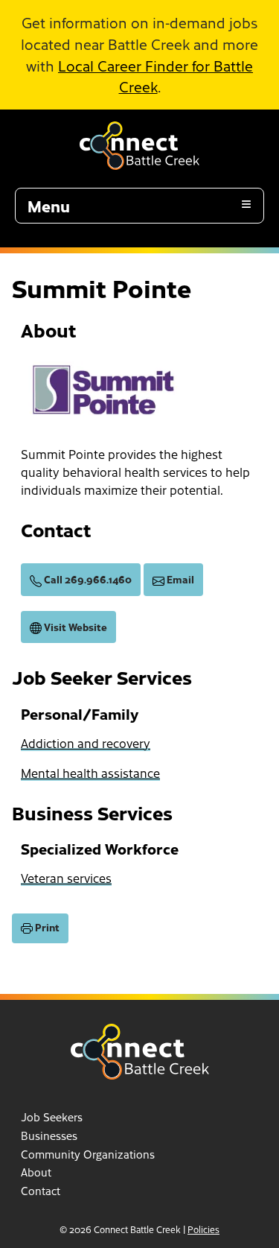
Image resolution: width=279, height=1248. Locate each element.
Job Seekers (52, 1116)
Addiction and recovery (85, 743)
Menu (49, 205)
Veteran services (66, 878)
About (36, 1172)
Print (46, 927)
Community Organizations (88, 1154)
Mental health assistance (90, 772)
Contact (40, 1190)
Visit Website (74, 627)
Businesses (49, 1135)
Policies (203, 1229)
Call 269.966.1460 (87, 579)
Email (179, 579)
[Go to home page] (139, 140)
